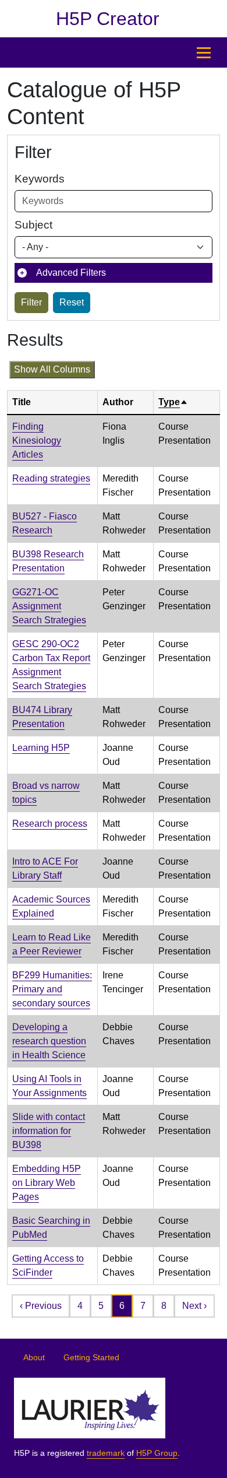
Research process (49, 823)
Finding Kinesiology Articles (36, 440)
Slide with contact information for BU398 (48, 1131)
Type (173, 402)
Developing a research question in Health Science (49, 1041)
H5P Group (157, 1453)
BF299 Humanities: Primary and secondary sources (52, 989)
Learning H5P (41, 748)
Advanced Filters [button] (71, 273)
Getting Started (91, 1357)
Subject (33, 225)
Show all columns (52, 369)
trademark (106, 1453)
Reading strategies (51, 478)
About (34, 1357)
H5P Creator (107, 18)
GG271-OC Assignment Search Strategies (49, 606)
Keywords (40, 179)
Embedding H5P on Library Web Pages (46, 1183)
